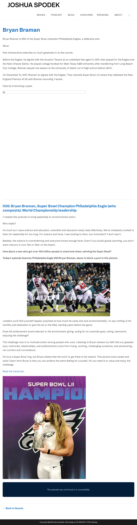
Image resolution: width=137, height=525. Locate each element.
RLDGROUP (81, 522)
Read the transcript (13, 371)
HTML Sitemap (91, 522)
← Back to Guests (13, 508)
